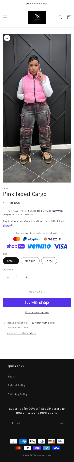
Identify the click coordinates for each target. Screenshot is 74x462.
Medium (30, 261)
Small (11, 261)
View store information (21, 333)
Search (12, 376)
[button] (5, 17)
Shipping (7, 214)
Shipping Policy (17, 394)
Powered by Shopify (42, 455)
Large (49, 261)
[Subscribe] (61, 423)
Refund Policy (16, 385)
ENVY (32, 455)
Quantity (8, 269)
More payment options (37, 312)
